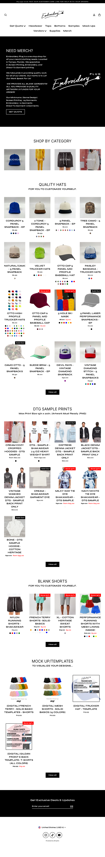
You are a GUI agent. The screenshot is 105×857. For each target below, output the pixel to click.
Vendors (38, 31)
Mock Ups (89, 26)
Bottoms (59, 26)
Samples (73, 26)
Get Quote (17, 26)
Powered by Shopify (52, 840)
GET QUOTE (15, 112)
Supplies (55, 31)
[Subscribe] (71, 806)
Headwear (35, 26)
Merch (67, 31)
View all (52, 392)
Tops (48, 26)
